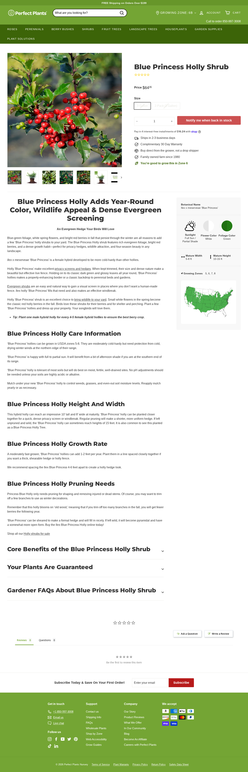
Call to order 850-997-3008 (223, 21)
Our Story (130, 711)
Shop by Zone (94, 733)
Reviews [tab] (22, 640)
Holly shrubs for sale (37, 533)
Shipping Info (93, 717)
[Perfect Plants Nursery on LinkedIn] (56, 746)
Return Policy (158, 764)
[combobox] (90, 13)
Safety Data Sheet (179, 764)
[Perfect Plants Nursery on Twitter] (69, 739)
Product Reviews (134, 717)
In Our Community (135, 728)
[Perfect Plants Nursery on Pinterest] (76, 739)
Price (138, 87)
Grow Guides (94, 744)
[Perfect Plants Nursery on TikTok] (50, 746)
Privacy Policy (140, 764)
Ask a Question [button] (189, 633)
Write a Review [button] (220, 633)
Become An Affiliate (135, 739)
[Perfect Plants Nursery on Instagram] (50, 739)
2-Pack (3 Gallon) (166, 105)
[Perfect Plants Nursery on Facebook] (56, 739)
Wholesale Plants (96, 728)
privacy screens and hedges (73, 268)
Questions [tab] (45, 640)
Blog (126, 733)
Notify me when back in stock (209, 120)
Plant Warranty (121, 764)
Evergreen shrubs (18, 286)
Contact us (92, 711)
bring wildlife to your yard (90, 299)
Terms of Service (101, 764)
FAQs (89, 722)
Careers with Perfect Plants (140, 744)
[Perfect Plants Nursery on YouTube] (63, 739)
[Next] (119, 177)
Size (137, 98)
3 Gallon (142, 105)
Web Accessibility (96, 739)
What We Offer (133, 722)
